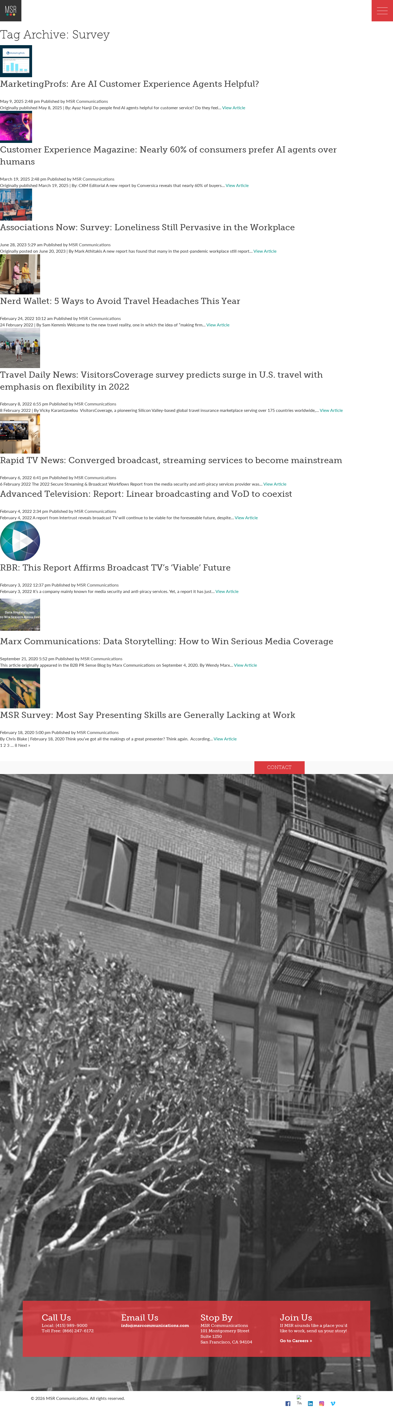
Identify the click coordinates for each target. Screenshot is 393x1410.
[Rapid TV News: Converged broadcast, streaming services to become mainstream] (20, 450)
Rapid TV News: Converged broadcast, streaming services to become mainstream (171, 460)
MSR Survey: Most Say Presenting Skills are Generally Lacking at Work (147, 715)
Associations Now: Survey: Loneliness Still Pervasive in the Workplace (147, 227)
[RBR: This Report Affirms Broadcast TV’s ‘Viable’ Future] (20, 557)
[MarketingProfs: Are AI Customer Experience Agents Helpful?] (16, 74)
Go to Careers (294, 1340)
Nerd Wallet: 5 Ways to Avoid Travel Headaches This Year (120, 301)
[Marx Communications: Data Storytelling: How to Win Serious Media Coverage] (20, 631)
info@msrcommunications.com (155, 1325)
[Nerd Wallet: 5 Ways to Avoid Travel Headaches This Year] (20, 291)
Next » (24, 745)
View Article (233, 107)
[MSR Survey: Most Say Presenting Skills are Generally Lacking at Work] (20, 705)
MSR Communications (87, 101)
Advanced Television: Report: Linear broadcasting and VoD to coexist (146, 494)
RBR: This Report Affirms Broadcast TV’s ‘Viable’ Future (115, 568)
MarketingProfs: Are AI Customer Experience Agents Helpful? (129, 84)
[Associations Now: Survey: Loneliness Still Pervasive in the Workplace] (16, 217)
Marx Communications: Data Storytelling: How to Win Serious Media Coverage (166, 641)
